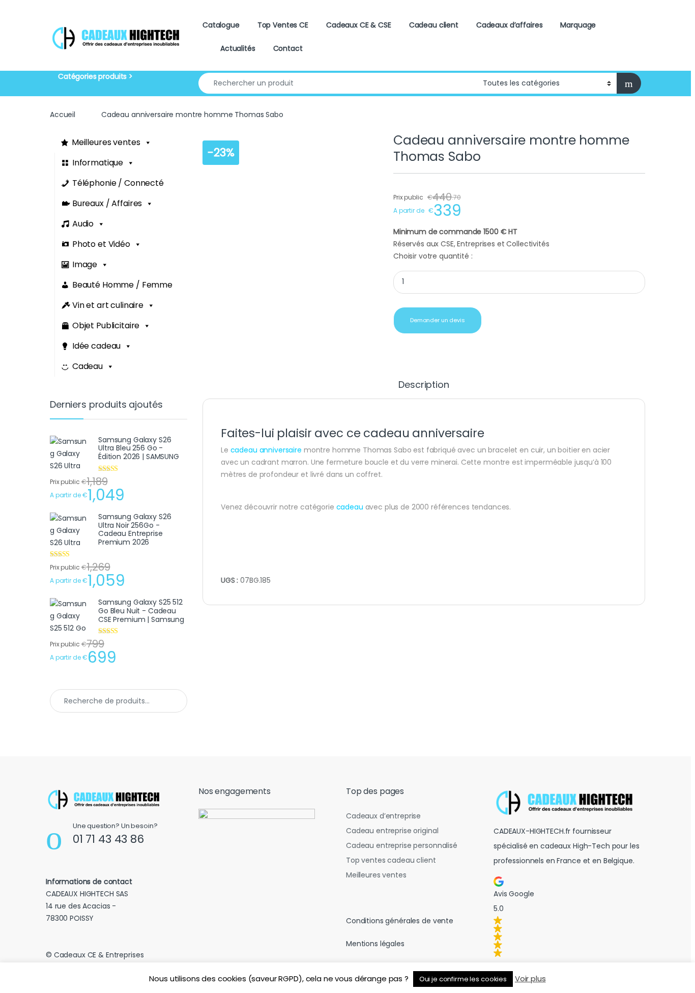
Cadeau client (433, 25)
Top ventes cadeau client (391, 860)
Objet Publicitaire (105, 325)
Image (84, 264)
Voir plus (530, 978)
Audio (83, 224)
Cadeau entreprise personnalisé (401, 845)
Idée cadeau (96, 346)
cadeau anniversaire (266, 450)
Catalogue (221, 25)
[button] (567, 916)
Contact (288, 48)
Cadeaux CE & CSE (358, 25)
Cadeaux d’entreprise (383, 816)
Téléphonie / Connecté (118, 183)
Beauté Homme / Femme (122, 285)
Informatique (97, 162)
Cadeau (87, 366)
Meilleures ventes (106, 142)
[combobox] (337, 83)
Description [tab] (423, 385)
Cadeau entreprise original (392, 831)
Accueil (62, 114)
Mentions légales (375, 944)
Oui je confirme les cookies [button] (463, 979)
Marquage (578, 25)
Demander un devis (437, 320)
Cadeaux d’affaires (509, 25)
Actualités (237, 48)
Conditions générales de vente (399, 921)
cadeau (349, 507)
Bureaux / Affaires (107, 203)
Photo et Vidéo (101, 244)
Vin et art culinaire (107, 305)
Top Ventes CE (282, 25)
